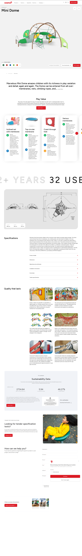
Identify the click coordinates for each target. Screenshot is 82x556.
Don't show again (65, 480)
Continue (65, 476)
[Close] (78, 461)
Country (52, 469)
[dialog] (41, 278)
